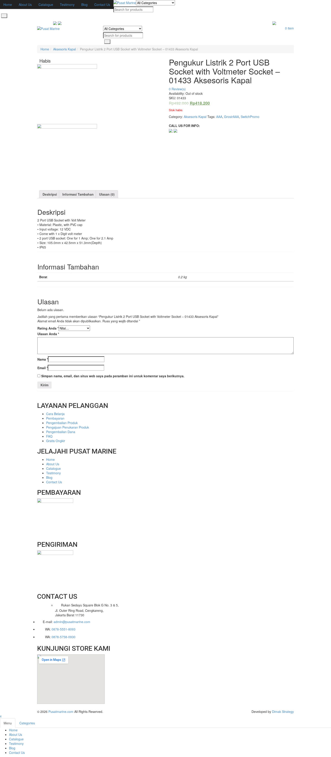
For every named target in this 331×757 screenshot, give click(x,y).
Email (42, 368)
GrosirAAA (231, 116)
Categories (27, 723)
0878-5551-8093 (63, 629)
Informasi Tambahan (78, 194)
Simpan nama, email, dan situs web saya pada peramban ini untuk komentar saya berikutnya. (112, 376)
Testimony (16, 743)
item (289, 28)
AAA (219, 116)
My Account (285, 23)
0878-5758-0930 (63, 637)
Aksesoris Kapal (64, 49)
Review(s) (177, 89)
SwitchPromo (250, 116)
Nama (42, 359)
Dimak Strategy (283, 711)
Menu (8, 723)
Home (45, 49)
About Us (15, 734)
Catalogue (16, 739)
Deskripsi (50, 194)
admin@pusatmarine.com (72, 621)
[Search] (4, 16)
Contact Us (17, 752)
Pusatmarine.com (60, 711)
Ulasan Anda (48, 334)
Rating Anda (48, 328)
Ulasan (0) (107, 194)
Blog (12, 748)
